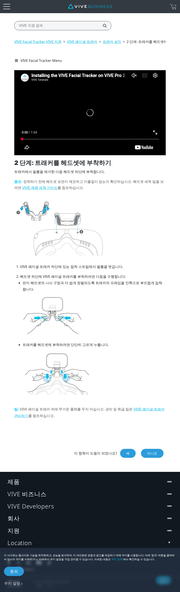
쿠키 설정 (12, 583)
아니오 (152, 453)
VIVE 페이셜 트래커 (82, 41)
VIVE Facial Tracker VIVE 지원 (37, 41)
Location (19, 543)
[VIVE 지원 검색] (102, 25)
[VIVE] (90, 6)
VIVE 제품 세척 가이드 (40, 188)
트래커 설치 (112, 41)
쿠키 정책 (116, 559)
